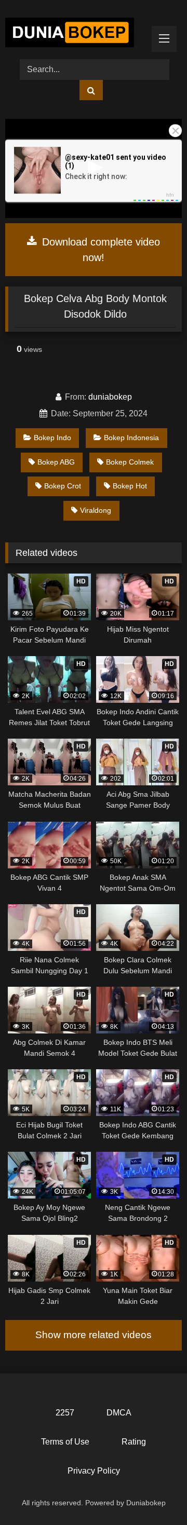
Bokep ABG (56, 462)
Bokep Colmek (130, 462)
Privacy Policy (94, 1470)
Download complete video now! (99, 249)
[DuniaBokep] (76, 34)
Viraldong (95, 510)
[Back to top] (154, 1494)
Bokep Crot (62, 486)
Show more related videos (93, 1334)
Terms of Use (65, 1441)
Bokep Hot (130, 486)
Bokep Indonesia (131, 437)
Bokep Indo (52, 437)
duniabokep (110, 396)
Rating (134, 1441)
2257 (65, 1412)
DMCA (118, 1412)
